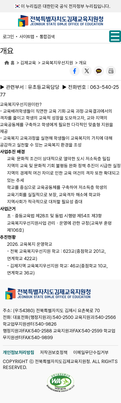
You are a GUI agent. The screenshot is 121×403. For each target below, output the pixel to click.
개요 (83, 63)
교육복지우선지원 (57, 63)
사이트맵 (26, 36)
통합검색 (47, 36)
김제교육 (28, 63)
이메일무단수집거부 (91, 352)
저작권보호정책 (54, 352)
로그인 (8, 36)
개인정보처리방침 (18, 352)
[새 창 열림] (75, 71)
